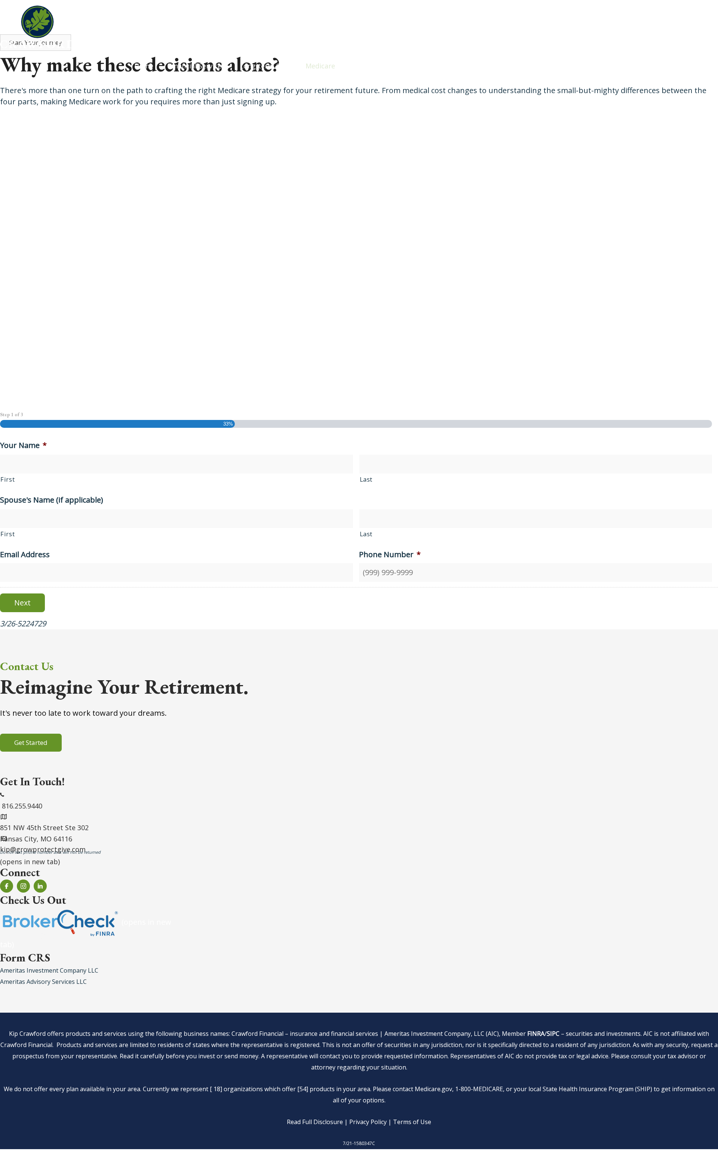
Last (366, 479)
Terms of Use (412, 1122)
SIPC (553, 1033)
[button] (31, 743)
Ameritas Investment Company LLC (49, 970)
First (7, 479)
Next (22, 603)
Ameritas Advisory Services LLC (43, 982)
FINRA (535, 1033)
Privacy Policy (368, 1122)
